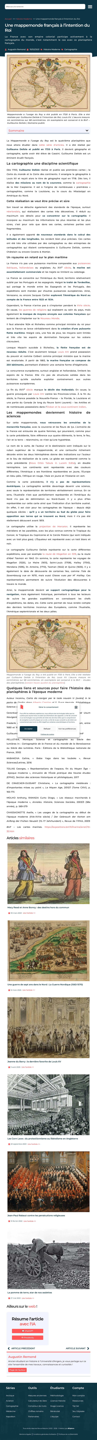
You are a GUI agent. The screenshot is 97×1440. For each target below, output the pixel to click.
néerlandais (13, 211)
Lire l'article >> (29, 913)
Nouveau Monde (49, 318)
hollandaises (26, 267)
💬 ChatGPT (27, 1331)
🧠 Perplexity (27, 1337)
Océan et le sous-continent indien (66, 407)
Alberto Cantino (42, 702)
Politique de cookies (47, 734)
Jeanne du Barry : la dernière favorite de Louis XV (34, 1061)
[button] (76, 707)
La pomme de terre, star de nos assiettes (29, 1292)
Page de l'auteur (17, 1370)
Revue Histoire (42, 1428)
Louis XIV (63, 352)
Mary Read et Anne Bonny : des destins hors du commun (38, 907)
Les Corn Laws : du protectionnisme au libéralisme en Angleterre (42, 1138)
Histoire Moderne (52, 49)
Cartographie (70, 49)
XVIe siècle (83, 305)
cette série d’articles (51, 145)
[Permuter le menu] (90, 6)
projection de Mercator (53, 526)
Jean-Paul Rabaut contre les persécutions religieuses (36, 1215)
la (59, 554)
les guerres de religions (32, 310)
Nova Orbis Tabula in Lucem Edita (52, 463)
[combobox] (45, 6)
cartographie (83, 183)
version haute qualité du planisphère (45, 683)
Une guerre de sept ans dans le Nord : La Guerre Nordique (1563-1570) (45, 984)
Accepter (28, 729)
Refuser (47, 729)
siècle (67, 267)
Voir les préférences (67, 729)
